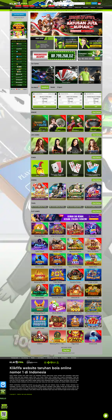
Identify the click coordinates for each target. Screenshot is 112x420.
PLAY (44, 106)
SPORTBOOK (18, 7)
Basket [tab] (53, 87)
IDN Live (38, 7)
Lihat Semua (96, 112)
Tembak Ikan (78, 7)
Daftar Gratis (19, 14)
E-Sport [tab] (59, 87)
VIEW (97, 59)
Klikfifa (11, 375)
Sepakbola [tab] (44, 87)
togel (58, 7)
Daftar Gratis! (71, 353)
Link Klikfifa (41, 357)
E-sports (25, 7)
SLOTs (31, 7)
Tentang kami (14, 357)
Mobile (32, 357)
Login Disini (19, 19)
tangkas (70, 7)
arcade (44, 7)
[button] (99, 3)
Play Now (66, 350)
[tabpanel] (66, 101)
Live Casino (51, 7)
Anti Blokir (73, 357)
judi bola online (37, 384)
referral (85, 7)
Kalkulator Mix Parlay (52, 357)
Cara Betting (24, 357)
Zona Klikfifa (64, 357)
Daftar (94, 3)
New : (11, 10)
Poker (63, 7)
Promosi (93, 7)
